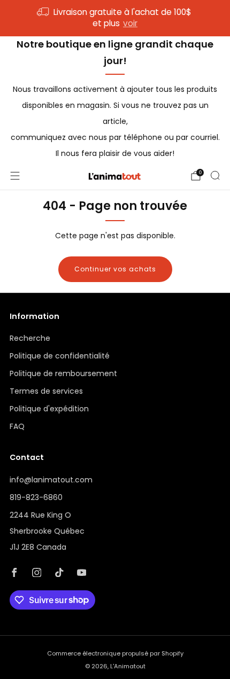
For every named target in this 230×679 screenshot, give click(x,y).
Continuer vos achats (115, 269)
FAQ (17, 426)
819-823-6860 (36, 497)
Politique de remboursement (63, 373)
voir (130, 23)
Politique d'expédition (49, 408)
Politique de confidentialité (60, 355)
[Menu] (15, 175)
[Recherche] (215, 175)
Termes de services (46, 391)
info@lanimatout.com (51, 479)
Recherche (30, 338)
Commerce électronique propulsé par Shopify (115, 653)
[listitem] (115, 18)
